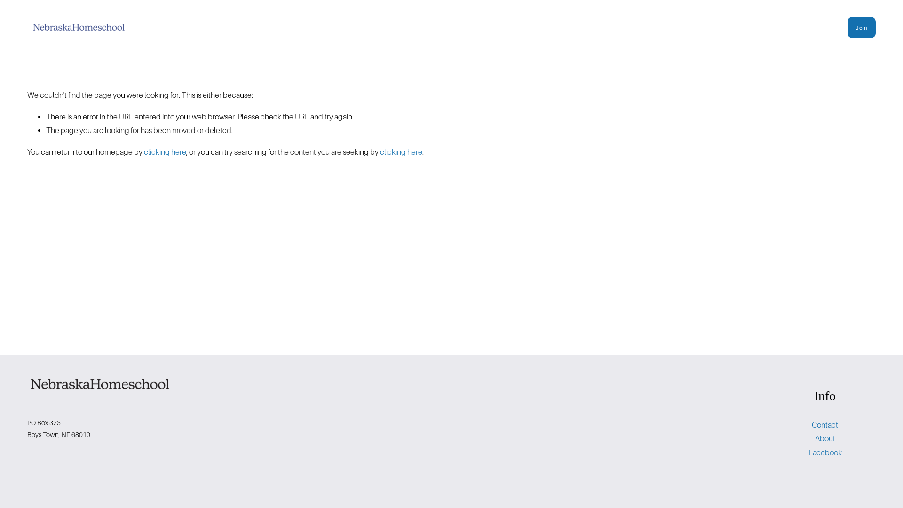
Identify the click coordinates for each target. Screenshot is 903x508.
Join (861, 28)
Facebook (825, 452)
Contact (825, 425)
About (825, 438)
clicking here (165, 152)
